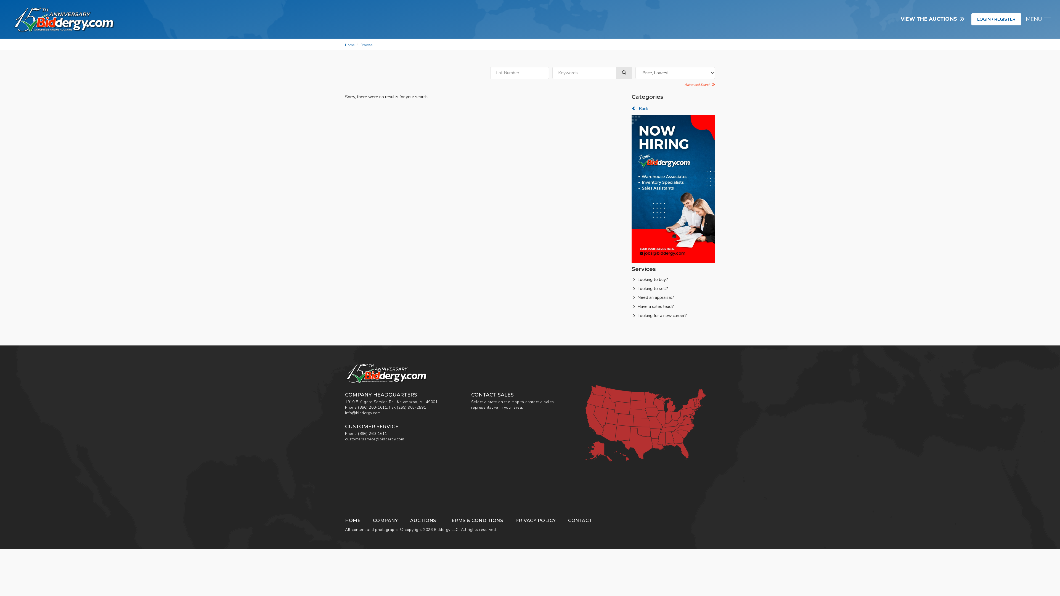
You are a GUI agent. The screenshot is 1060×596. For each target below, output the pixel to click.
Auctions (423, 520)
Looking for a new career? (662, 316)
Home (349, 45)
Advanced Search (698, 85)
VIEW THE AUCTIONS (930, 19)
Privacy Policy (535, 520)
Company (385, 520)
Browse (366, 45)
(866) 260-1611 (372, 407)
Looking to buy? (652, 279)
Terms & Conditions (475, 520)
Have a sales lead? (655, 307)
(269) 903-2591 (411, 407)
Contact (580, 520)
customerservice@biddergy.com (374, 439)
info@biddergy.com (363, 413)
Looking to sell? (652, 289)
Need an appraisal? (655, 297)
